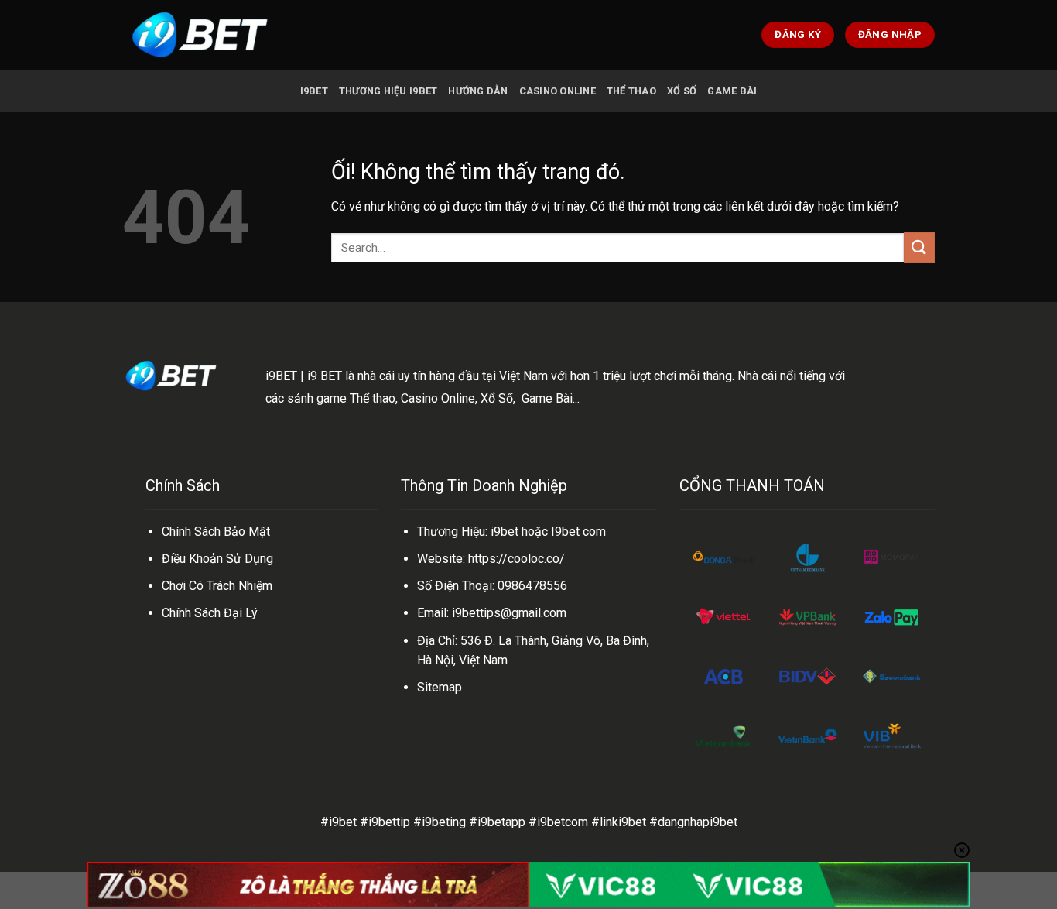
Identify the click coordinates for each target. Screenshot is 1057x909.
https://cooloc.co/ (516, 558)
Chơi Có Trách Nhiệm (217, 585)
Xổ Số (681, 91)
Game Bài (732, 91)
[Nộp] (919, 247)
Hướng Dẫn (478, 91)
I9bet (314, 91)
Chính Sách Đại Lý (210, 612)
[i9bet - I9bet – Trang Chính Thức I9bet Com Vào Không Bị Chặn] (199, 34)
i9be (503, 531)
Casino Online (557, 91)
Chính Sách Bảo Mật (216, 531)
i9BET (281, 376)
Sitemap (439, 687)
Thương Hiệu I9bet (388, 91)
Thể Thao (631, 91)
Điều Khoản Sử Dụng (217, 558)
